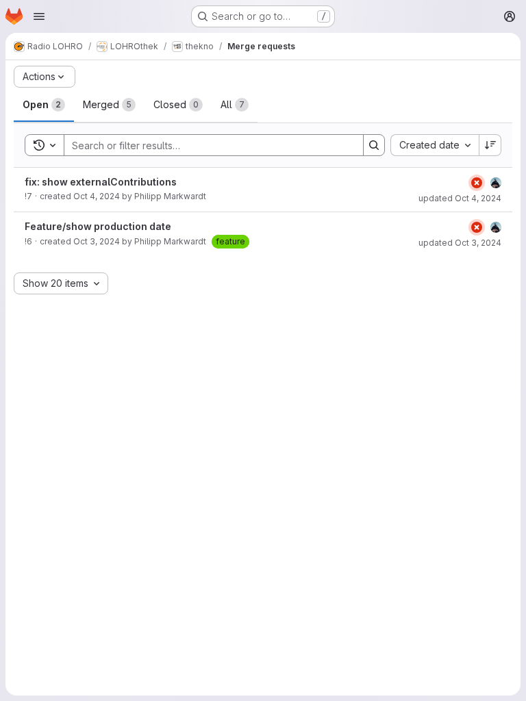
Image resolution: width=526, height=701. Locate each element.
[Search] (374, 145)
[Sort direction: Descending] (490, 145)
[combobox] (434, 145)
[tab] (44, 105)
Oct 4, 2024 (96, 196)
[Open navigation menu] (39, 16)
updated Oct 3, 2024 (459, 243)
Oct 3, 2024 (96, 241)
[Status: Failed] (476, 183)
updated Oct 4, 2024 (459, 198)
